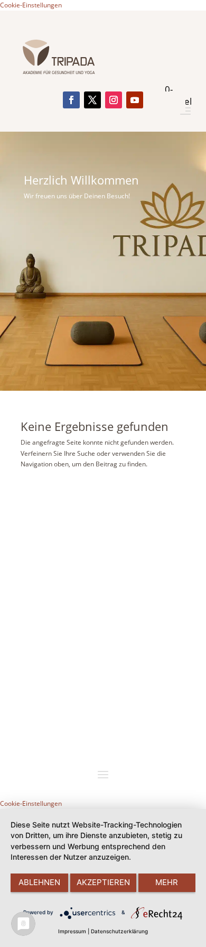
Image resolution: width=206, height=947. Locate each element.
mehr (166, 882)
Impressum (72, 931)
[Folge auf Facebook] (71, 99)
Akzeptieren (103, 882)
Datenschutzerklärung (119, 931)
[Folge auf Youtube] (134, 99)
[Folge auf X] (92, 99)
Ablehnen (39, 882)
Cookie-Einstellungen (31, 5)
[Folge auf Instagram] (113, 99)
